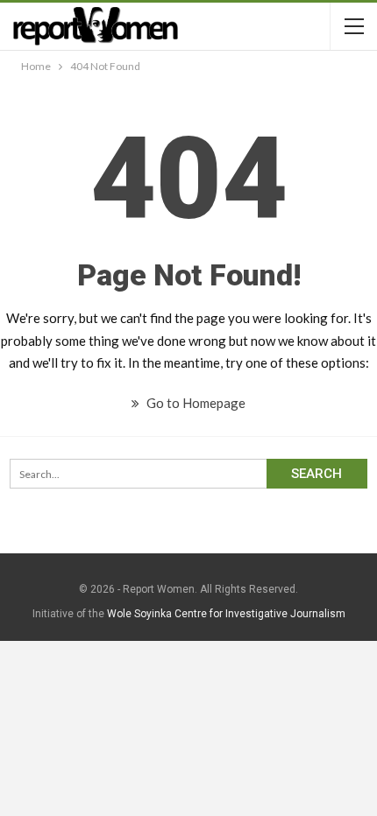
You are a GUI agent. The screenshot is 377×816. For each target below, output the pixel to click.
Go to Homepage (194, 403)
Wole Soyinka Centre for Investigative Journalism (226, 614)
